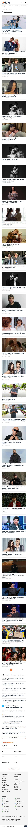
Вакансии (4, 778)
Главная (3, 9)
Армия (16, 5)
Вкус (3, 751)
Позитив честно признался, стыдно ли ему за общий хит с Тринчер (13, 597)
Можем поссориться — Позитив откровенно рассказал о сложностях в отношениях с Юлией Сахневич (14, 376)
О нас (3, 776)
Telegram (6, 801)
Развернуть (14, 769)
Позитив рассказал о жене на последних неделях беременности (13, 180)
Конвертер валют (6, 791)
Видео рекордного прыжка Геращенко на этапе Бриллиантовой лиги (13, 732)
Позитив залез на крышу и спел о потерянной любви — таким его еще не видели (13, 576)
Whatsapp (6, 811)
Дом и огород (17, 751)
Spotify (18, 803)
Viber (5, 803)
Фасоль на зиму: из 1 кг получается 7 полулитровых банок (13, 684)
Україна (5, 6)
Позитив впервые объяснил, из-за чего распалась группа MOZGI (12, 398)
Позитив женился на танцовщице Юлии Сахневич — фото (13, 354)
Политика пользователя (17, 777)
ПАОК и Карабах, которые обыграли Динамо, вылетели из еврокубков (13, 717)
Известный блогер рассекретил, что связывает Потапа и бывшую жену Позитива (11, 442)
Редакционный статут (17, 783)
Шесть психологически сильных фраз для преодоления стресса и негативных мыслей (14, 332)
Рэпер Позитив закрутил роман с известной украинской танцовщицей (14, 531)
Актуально (4, 745)
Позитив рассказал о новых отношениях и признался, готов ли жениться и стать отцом (13, 510)
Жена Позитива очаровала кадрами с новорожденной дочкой (12, 117)
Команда (4, 787)
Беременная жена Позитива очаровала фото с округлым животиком (12, 201)
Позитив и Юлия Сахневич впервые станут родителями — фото (13, 288)
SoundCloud (20, 806)
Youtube (6, 798)
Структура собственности (5, 784)
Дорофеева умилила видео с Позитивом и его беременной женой (13, 266)
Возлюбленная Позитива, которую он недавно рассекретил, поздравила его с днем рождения (12, 465)
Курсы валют (5, 789)
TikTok (18, 798)
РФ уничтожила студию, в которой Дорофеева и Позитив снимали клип (12, 31)
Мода (15, 762)
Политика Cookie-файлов (18, 790)
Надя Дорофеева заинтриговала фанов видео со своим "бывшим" (12, 95)
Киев (3, 757)
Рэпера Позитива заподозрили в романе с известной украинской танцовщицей (13, 553)
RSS (18, 809)
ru (21, 2)
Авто (15, 745)
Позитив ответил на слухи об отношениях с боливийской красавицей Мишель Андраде (14, 420)
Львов (15, 757)
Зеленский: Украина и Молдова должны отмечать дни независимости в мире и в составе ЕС (14, 695)
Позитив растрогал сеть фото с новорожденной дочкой (10, 138)
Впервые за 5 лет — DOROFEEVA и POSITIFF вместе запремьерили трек (13, 52)
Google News (20, 801)
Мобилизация (5, 762)
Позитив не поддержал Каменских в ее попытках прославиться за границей (12, 619)
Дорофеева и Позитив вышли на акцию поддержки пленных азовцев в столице (13, 641)
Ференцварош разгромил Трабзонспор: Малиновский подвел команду (14, 689)
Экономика (23, 5)
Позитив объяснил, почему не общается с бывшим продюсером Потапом (13, 487)
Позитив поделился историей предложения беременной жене (14, 223)
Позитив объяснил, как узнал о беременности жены (10, 244)
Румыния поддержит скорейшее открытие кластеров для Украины (12, 722)
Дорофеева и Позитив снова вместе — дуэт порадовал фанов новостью (13, 74)
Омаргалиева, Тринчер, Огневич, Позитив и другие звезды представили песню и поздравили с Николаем (14, 663)
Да (25, 826)
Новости (11, 5)
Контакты (4, 780)
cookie (12, 826)
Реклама (4, 782)
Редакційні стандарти (16, 787)
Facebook (6, 809)
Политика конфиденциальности (19, 780)
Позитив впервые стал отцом (10, 159)
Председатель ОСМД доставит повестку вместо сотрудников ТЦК (14, 701)
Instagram (6, 806)
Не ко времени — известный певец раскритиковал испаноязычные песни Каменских (12, 310)
